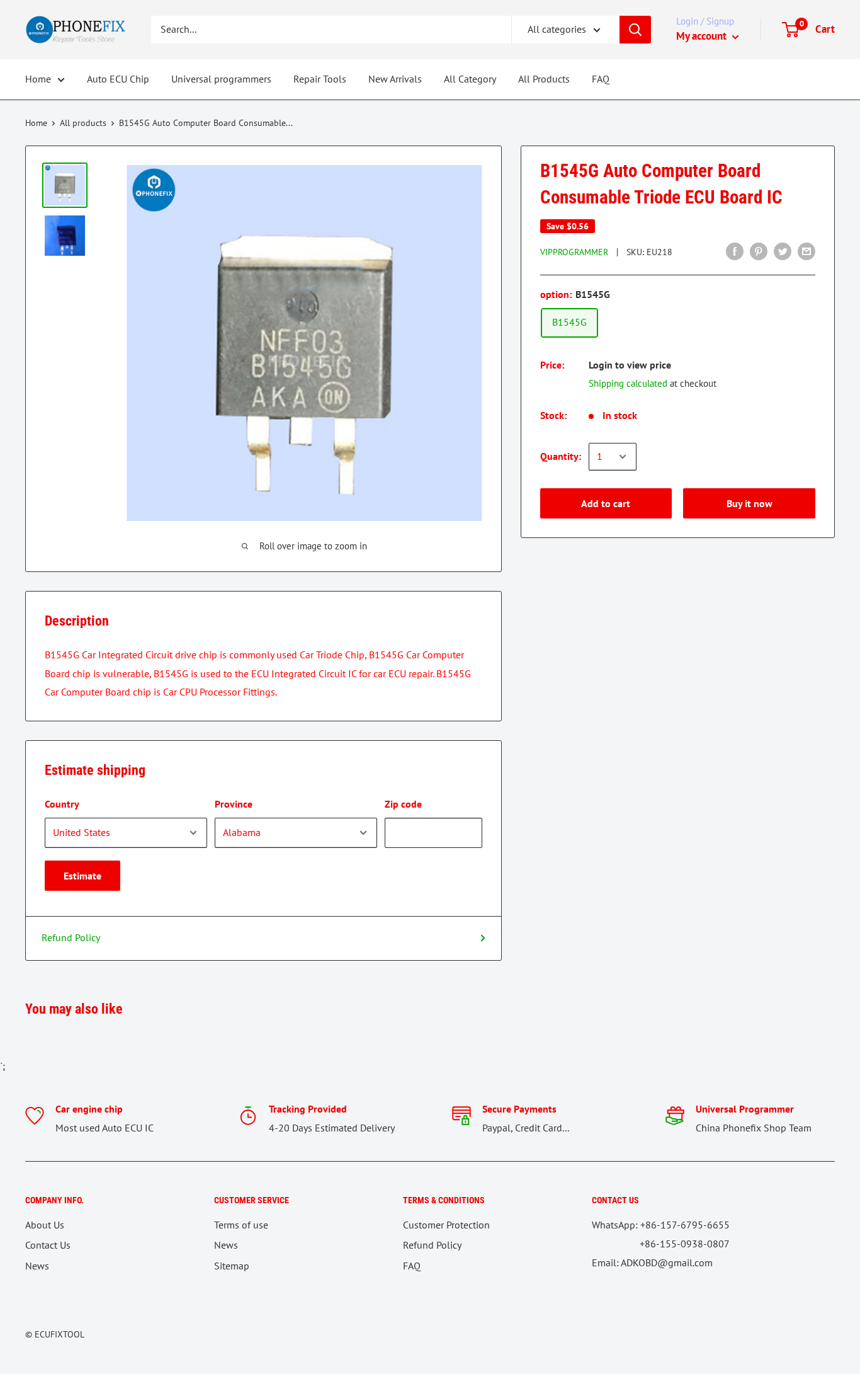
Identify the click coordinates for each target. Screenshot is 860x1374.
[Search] (635, 29)
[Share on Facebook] (735, 250)
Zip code (403, 804)
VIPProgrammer (574, 252)
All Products (544, 78)
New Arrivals (395, 78)
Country (62, 804)
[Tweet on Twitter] (782, 250)
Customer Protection (446, 1224)
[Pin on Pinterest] (758, 250)
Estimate (82, 875)
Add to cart (605, 503)
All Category (470, 78)
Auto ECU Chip (118, 78)
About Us (44, 1224)
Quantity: (560, 456)
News (37, 1265)
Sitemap (231, 1265)
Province (233, 804)
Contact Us (48, 1245)
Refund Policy (71, 937)
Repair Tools (319, 78)
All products (83, 123)
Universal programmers (221, 78)
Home (38, 78)
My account (702, 36)
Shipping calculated (628, 383)
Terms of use (241, 1224)
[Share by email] (806, 250)
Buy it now (749, 503)
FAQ (600, 78)
